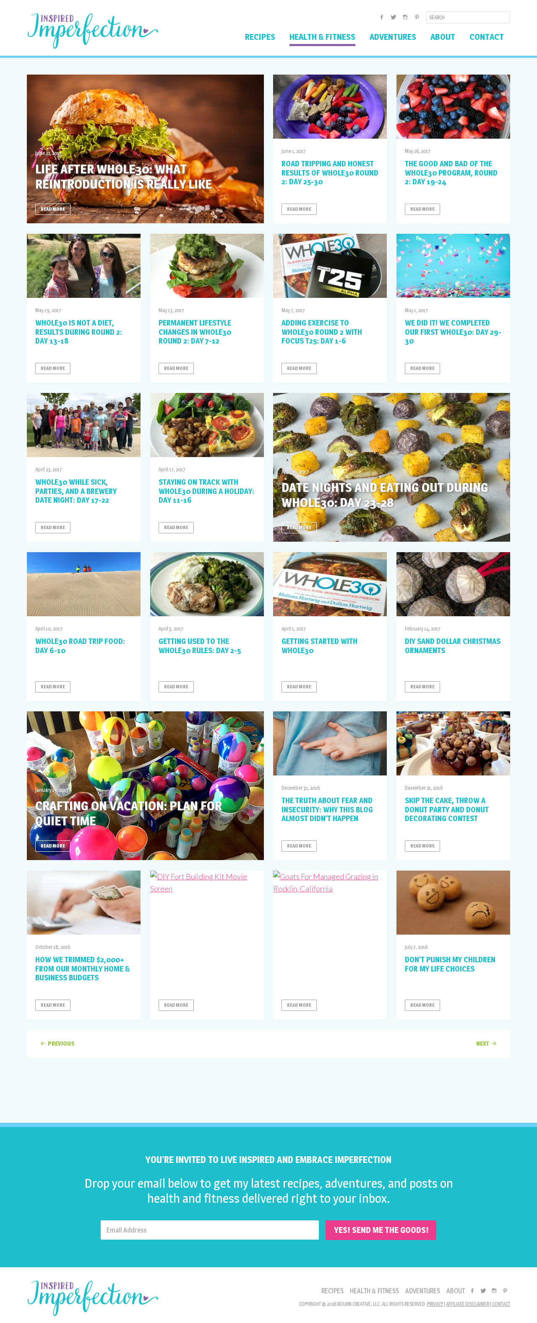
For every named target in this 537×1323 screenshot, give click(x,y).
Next (482, 1043)
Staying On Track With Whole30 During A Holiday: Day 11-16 (206, 491)
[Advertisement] (268, 1087)
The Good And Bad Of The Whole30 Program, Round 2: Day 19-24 (451, 172)
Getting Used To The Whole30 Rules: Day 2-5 (200, 646)
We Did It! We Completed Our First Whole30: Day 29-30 (453, 331)
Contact (501, 1304)
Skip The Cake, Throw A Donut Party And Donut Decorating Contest (447, 809)
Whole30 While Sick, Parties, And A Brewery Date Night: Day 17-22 (76, 491)
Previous (61, 1043)
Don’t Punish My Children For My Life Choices (450, 964)
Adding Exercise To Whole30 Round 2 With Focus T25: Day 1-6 (322, 331)
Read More (53, 209)
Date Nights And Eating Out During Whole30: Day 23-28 (385, 495)
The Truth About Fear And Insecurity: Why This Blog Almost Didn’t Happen (327, 809)
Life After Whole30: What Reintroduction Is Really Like (123, 176)
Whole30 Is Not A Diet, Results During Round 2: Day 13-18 (78, 331)
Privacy (435, 1304)
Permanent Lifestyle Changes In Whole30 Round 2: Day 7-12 (195, 331)
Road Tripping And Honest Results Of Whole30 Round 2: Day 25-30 (330, 172)
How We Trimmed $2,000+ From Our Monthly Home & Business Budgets (82, 968)
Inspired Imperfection (93, 31)
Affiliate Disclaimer (467, 1304)
